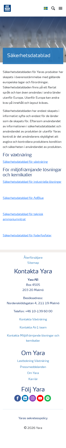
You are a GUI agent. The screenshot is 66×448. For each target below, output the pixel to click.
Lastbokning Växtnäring (33, 361)
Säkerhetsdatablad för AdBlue (23, 198)
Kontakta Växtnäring (33, 319)
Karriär (33, 379)
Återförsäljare (33, 257)
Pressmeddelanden (33, 367)
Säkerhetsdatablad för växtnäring (25, 162)
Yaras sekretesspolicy (33, 418)
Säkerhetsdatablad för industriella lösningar (32, 182)
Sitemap (33, 263)
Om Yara (33, 373)
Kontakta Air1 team (33, 327)
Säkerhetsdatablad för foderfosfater (27, 235)
